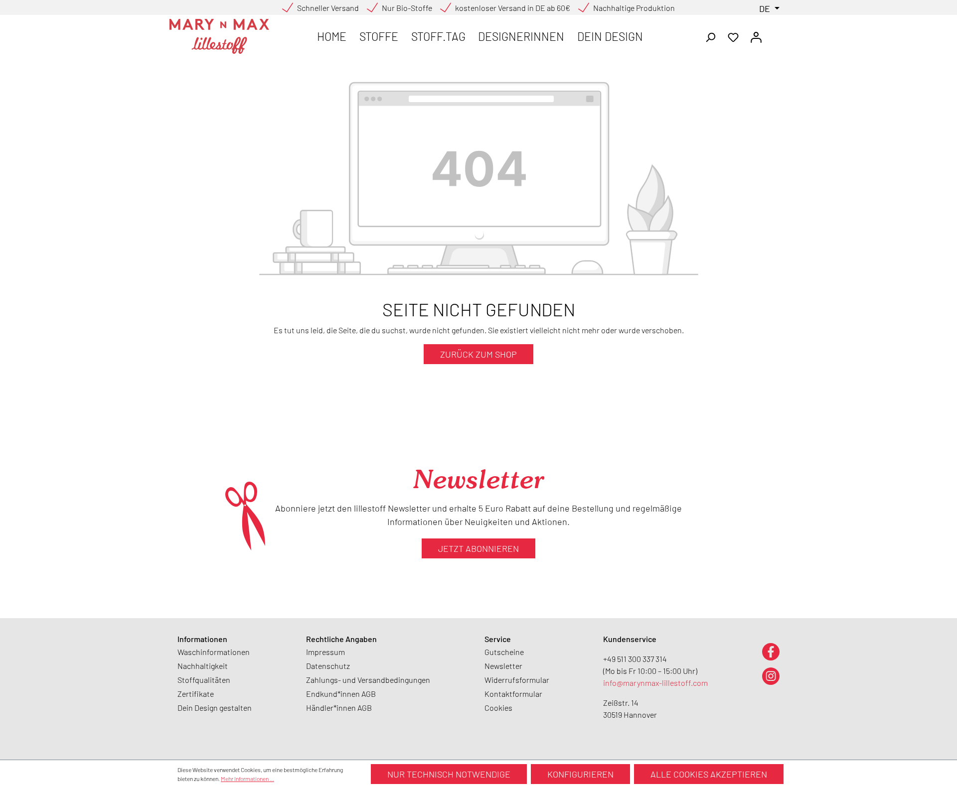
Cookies (498, 707)
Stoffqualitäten (203, 679)
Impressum (325, 652)
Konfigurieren (580, 774)
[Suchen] (710, 36)
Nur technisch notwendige (448, 774)
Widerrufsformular (516, 679)
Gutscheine (504, 652)
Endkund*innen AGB (341, 693)
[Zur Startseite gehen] (219, 36)
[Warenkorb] (774, 34)
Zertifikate (195, 693)
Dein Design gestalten (214, 707)
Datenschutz (328, 665)
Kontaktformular (513, 693)
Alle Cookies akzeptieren (708, 774)
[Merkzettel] (733, 36)
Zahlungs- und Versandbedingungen (368, 679)
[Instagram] (771, 675)
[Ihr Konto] (756, 36)
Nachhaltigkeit (202, 665)
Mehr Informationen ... (247, 778)
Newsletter (503, 665)
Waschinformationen (213, 652)
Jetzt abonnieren (478, 548)
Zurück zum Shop (478, 354)
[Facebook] (771, 651)
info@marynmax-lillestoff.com (655, 682)
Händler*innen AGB (339, 707)
